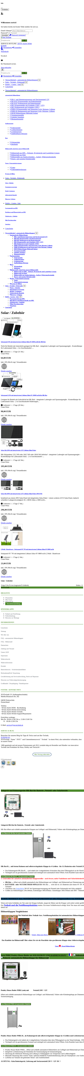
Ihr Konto (9, 600)
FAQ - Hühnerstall (6, 642)
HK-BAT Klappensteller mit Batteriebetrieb (26, 101)
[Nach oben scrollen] (2, 767)
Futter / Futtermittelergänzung (13, 163)
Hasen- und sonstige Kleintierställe (23, 159)
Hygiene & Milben (10, 173)
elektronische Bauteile (11, 195)
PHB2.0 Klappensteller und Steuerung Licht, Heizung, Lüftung (33, 109)
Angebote (7, 224)
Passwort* (4, 33)
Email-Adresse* (6, 31)
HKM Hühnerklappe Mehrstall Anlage (24, 113)
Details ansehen (6, 371)
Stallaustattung (9, 123)
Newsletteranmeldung (13, 604)
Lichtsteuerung (16, 132)
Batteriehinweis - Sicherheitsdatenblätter (13, 669)
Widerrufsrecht (5, 659)
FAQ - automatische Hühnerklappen (12, 638)
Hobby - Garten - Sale (13, 84)
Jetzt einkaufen (6, 67)
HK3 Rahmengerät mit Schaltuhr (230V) (25, 107)
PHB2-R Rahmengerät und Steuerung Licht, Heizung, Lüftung (33, 111)
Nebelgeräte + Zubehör (11, 216)
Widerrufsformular (6, 662)
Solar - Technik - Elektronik (14, 82)
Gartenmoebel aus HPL (11, 208)
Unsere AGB (5, 652)
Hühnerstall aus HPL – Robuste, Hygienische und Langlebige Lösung (35, 153)
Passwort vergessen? (18, 35)
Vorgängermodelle (17, 115)
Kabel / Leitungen (10, 191)
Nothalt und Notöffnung (12, 614)
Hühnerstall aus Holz (18, 155)
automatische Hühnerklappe (12, 95)
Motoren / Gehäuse (10, 199)
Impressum (4, 656)
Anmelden (5, 35)
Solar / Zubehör (9, 183)
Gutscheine (9, 87)
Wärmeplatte (15, 142)
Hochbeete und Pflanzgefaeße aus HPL (15, 212)
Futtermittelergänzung (18, 169)
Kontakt (3, 46)
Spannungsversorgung (11, 187)
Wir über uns (5, 635)
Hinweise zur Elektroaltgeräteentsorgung (13, 680)
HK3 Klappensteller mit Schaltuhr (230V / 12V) (28, 105)
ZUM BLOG (5, 737)
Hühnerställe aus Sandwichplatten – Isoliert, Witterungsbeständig (33, 157)
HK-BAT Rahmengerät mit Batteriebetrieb (25, 103)
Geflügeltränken (16, 130)
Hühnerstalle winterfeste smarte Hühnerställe (17, 148)
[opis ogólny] (25, 958)
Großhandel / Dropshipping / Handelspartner (14, 683)
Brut (6, 138)
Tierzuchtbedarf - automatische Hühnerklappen (21, 80)
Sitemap (3, 631)
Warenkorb (9, 602)
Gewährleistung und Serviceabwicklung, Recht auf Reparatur (20, 676)
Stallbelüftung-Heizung (19, 134)
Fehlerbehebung (10, 616)
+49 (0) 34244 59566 (24, 44)
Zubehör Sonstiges (17, 117)
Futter (13, 167)
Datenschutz (4, 645)
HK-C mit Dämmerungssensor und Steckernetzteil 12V (30, 99)
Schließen (5, 9)
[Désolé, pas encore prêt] (71, 954)
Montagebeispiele (17, 119)
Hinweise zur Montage (12, 618)
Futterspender (16, 128)
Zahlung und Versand (7, 649)
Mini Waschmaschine (10, 220)
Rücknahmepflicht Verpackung (10, 673)
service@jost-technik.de (15, 725)
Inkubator (14, 144)
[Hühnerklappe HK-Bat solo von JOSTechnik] (13, 817)
